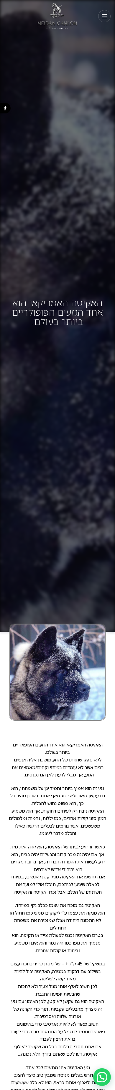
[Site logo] (57, 16)
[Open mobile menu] (104, 16)
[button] (5, 108)
